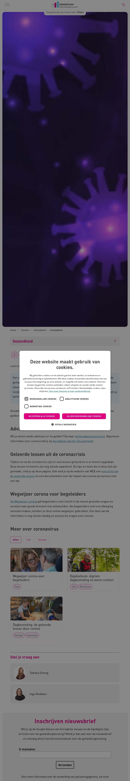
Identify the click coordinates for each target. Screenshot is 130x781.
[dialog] (65, 390)
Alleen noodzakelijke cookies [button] (84, 416)
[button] (65, 424)
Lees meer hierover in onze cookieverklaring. (70, 391)
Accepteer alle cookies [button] (42, 416)
